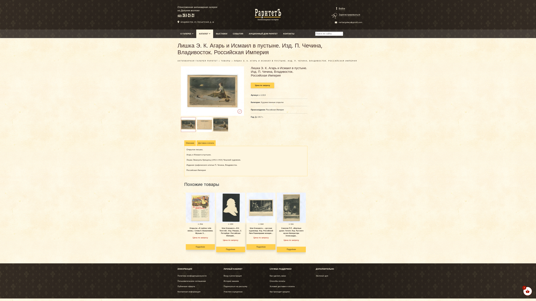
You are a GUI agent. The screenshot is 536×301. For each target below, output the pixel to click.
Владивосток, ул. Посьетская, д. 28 (197, 22)
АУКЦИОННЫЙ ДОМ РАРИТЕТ (263, 34)
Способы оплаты (277, 281)
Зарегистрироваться (349, 14)
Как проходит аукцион (280, 292)
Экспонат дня (322, 276)
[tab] (190, 143)
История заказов (231, 281)
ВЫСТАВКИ (221, 34)
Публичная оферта (186, 286)
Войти (342, 8)
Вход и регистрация (233, 276)
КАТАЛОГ (204, 34)
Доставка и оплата (206, 143)
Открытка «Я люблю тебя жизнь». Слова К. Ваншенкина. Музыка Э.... (200, 230)
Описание (190, 143)
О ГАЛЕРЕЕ (186, 34)
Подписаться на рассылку (235, 286)
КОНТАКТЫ (288, 34)
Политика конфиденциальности (192, 276)
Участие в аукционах (233, 292)
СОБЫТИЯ (238, 34)
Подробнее (200, 247)
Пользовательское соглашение (192, 281)
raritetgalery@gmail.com (350, 22)
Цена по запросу (262, 85)
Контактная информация (189, 292)
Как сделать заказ (278, 276)
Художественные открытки (272, 102)
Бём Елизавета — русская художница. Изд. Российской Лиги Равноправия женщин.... (261, 230)
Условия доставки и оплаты (282, 286)
